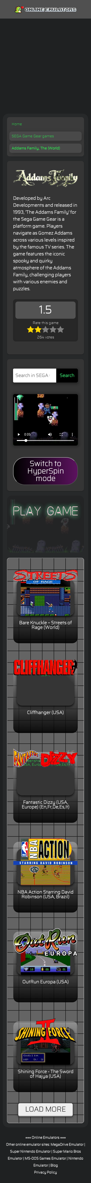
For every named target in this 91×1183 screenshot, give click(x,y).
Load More (45, 1109)
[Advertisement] (45, 66)
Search (67, 375)
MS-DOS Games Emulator (45, 1158)
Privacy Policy (45, 1172)
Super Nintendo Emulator (30, 1151)
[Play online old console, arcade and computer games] (45, 8)
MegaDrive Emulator (67, 1144)
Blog (54, 1165)
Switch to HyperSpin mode (45, 471)
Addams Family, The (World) (36, 148)
